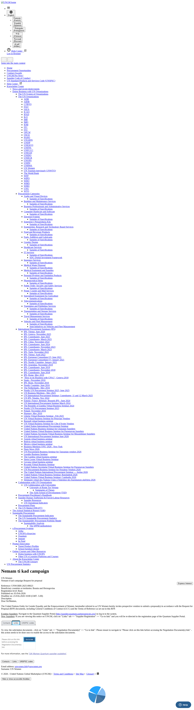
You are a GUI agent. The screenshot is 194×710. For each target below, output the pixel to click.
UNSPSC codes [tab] (26, 661)
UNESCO (28, 145)
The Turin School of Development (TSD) (48, 492)
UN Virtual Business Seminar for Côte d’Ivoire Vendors (49, 423)
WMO (27, 183)
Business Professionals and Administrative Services (47, 206)
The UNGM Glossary (28, 561)
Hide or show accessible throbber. (16, 679)
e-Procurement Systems (23, 528)
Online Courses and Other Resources (29, 551)
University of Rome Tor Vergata (44, 487)
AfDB (27, 101)
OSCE (27, 135)
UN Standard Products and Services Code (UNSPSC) (31, 80)
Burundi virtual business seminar (38, 421)
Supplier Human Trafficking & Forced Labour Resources (43, 498)
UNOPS (28, 160)
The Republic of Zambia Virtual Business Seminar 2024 (49, 406)
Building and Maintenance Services (40, 201)
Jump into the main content (13, 63)
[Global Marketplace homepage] (8, 2)
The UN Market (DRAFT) (30, 508)
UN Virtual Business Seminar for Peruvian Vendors (47, 418)
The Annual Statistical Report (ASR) (28, 510)
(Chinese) (17, 35)
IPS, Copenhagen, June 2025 (37, 337)
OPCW (27, 132)
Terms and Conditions (63, 674)
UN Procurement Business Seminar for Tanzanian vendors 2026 (52, 452)
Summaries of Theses (44, 490)
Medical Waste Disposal (34, 265)
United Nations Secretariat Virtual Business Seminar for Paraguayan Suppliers (59, 467)
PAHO (27, 137)
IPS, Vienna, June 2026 (34, 331)
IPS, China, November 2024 (36, 342)
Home (9, 68)
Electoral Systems (32, 216)
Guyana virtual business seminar (38, 462)
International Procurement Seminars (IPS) (36, 329)
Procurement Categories (29, 193)
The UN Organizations (28, 96)
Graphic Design (31, 242)
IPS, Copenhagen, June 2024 (37, 344)
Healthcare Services (33, 247)
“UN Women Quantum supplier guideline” (47, 653)
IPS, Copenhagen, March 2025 (38, 339)
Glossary (90, 674)
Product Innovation (21, 544)
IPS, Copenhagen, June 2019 (37, 367)
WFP (26, 176)
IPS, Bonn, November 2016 (36, 383)
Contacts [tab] (6, 661)
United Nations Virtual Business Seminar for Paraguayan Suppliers (54, 431)
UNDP (27, 142)
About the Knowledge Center (25, 559)
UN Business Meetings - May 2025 (40, 393)
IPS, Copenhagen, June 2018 (37, 372)
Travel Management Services (37, 316)
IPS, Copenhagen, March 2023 (38, 349)
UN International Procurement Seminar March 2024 (47, 403)
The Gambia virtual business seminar (40, 457)
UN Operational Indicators (36, 503)
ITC (26, 127)
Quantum (22, 536)
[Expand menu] (4, 59)
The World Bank (31, 173)
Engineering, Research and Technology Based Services (48, 227)
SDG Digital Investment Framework (46, 257)
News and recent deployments (25, 89)
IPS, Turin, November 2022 (36, 352)
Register (17, 53)
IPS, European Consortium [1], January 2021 (44, 360)
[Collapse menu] (10, 59)
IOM (26, 124)
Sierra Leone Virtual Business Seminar (41, 459)
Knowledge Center (15, 86)
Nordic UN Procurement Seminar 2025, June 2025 (46, 390)
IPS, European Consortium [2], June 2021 (42, 357)
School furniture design (28, 549)
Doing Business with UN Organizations (30, 91)
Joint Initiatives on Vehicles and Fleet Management (52, 326)
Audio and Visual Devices (35, 196)
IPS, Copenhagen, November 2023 (39, 347)
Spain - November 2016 (34, 380)
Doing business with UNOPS (31, 554)
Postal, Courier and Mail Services (39, 291)
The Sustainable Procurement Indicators (36, 515)
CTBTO (28, 104)
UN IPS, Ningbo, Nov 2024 (36, 398)
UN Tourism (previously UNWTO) (40, 170)
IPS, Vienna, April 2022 (34, 354)
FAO (26, 107)
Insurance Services (32, 260)
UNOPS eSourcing (27, 533)
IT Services (29, 252)
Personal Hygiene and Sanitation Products (42, 275)
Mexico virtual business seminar (38, 444)
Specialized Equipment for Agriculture (41, 296)
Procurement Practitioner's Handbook (35, 495)
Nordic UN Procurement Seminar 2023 (41, 408)
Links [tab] (14, 661)
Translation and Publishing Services (40, 306)
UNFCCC (28, 150)
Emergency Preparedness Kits (37, 222)
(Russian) (17, 40)
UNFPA (27, 147)
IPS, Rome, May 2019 (34, 375)
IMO (26, 122)
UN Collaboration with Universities (40, 485)
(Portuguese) (19, 29)
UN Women (29, 168)
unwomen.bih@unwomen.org (28, 666)
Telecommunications (33, 301)
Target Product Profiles (28, 546)
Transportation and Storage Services (40, 311)
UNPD (27, 163)
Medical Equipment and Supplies (39, 270)
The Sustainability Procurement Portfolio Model (39, 521)
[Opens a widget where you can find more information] (183, 705)
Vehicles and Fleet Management (38, 321)
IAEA (26, 109)
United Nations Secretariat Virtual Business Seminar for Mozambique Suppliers (59, 434)
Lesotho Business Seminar (36, 454)
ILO (26, 117)
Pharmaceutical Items (33, 280)
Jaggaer (21, 538)
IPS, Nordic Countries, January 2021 (40, 362)
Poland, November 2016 (35, 411)
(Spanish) (17, 24)
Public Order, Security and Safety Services (43, 285)
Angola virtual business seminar (38, 439)
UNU (26, 188)
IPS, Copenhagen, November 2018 (39, 370)
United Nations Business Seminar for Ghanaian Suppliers (49, 429)
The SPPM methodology (41, 526)
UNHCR (28, 158)
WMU (27, 186)
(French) (17, 19)
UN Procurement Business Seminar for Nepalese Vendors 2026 (52, 469)
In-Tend (21, 541)
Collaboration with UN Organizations (35, 482)
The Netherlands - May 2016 (37, 388)
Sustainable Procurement (23, 513)
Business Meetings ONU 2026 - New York (43, 446)
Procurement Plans (26, 505)
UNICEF (28, 153)
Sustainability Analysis (34, 523)
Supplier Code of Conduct (18, 78)
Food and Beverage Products (37, 232)
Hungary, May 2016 (33, 413)
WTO (26, 191)
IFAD (26, 114)
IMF (26, 119)
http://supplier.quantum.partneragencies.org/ (75, 614)
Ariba (20, 531)
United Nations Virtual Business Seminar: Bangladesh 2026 (50, 475)
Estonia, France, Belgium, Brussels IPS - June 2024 (47, 400)
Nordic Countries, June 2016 (37, 385)
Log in (10, 53)
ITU (26, 130)
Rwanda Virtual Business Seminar (39, 464)
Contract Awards (14, 73)
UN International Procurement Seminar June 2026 (46, 436)
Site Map (80, 674)
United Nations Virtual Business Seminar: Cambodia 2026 (50, 477)
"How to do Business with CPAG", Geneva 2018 (46, 377)
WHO (26, 181)
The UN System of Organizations (33, 94)
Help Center (13, 84)
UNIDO (27, 155)
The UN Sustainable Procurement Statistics (37, 518)
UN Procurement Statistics (19, 564)
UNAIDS (28, 140)
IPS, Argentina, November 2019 (38, 365)
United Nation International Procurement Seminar (46, 426)
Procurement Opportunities (19, 70)
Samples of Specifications (41, 199)
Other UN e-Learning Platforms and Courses (38, 556)
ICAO (27, 112)
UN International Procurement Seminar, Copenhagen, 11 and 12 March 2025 (58, 395)
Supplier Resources (32, 500)
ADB (26, 99)
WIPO (27, 178)
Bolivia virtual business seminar (38, 441)
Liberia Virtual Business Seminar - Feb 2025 (44, 416)
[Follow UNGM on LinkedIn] (98, 674)
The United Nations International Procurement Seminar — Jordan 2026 (56, 472)
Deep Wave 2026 (31, 449)
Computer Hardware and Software (39, 211)
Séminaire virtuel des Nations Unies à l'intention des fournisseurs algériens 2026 (59, 480)
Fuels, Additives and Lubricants (38, 237)
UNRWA (28, 165)
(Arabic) (17, 45)
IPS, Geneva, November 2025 (37, 334)
